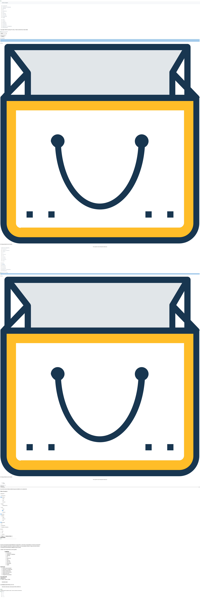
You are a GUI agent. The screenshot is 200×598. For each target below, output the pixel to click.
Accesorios (4, 5)
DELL (3, 498)
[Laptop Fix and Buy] (4, 0)
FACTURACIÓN (3, 576)
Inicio (3, 19)
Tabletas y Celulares (6, 7)
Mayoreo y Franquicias (7, 26)
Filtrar (3, 536)
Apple (3, 17)
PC (3, 9)
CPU (3, 12)
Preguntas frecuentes (6, 574)
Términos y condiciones (7, 569)
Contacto (4, 23)
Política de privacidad (6, 568)
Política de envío (5, 573)
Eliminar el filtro (8, 536)
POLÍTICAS (2, 566)
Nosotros (4, 22)
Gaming (4, 13)
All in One (4, 15)
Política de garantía (6, 570)
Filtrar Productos (3, 485)
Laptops (4, 8)
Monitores (4, 11)
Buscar (3, 36)
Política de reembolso (7, 572)
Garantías (4, 25)
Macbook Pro (5, 505)
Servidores (4, 16)
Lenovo (4, 501)
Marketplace (5, 27)
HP (3, 500)
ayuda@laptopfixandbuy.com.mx (7, 584)
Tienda (3, 21)
